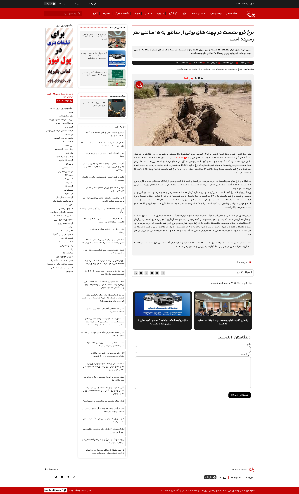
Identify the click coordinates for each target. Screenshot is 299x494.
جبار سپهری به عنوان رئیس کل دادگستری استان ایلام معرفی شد (103, 420)
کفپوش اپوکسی (65, 231)
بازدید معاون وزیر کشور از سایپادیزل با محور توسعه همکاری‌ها (105, 310)
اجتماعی (148, 13)
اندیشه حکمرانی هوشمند (61, 212)
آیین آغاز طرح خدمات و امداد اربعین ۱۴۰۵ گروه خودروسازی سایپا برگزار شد (104, 272)
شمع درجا (69, 127)
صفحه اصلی (231, 13)
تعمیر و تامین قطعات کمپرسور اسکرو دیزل (63, 217)
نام (249, 344)
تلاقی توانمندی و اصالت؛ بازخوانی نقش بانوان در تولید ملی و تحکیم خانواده (103, 199)
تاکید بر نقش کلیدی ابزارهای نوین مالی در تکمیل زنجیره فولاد (103, 179)
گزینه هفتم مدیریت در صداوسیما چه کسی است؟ (103, 401)
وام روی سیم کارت (64, 156)
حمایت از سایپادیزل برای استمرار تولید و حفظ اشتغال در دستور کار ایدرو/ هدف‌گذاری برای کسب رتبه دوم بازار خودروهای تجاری (103, 298)
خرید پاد (69, 164)
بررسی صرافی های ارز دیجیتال (59, 264)
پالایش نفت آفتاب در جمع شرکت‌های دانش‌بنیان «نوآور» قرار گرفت (103, 252)
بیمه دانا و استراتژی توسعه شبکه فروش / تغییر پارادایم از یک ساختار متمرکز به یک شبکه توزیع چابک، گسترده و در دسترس (104, 284)
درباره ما (92, 3)
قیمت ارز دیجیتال (65, 171)
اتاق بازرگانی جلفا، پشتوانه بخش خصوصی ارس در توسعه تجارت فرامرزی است (103, 410)
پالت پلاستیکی (66, 245)
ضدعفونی (68, 190)
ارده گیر (69, 153)
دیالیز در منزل (67, 253)
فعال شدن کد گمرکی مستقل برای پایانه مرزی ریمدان (94, 73)
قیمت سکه (68, 142)
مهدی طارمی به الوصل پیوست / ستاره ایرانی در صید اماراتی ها (104, 379)
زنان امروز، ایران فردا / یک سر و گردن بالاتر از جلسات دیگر (102, 210)
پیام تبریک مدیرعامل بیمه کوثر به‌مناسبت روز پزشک (105, 231)
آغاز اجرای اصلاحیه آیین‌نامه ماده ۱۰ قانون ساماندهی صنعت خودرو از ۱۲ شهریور (107, 355)
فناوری (160, 13)
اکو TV (137, 13)
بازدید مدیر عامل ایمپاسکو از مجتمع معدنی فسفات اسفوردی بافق (102, 334)
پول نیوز (188, 78)
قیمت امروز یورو (65, 223)
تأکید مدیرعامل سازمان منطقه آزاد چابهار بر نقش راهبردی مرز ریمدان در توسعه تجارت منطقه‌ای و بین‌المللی (103, 166)
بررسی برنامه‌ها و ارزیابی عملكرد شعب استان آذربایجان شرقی (105, 189)
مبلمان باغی (67, 179)
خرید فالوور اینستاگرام (63, 201)
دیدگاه (246, 354)
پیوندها (62, 3)
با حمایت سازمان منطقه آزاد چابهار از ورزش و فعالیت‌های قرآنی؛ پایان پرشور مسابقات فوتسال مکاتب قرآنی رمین (103, 366)
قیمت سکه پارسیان (64, 197)
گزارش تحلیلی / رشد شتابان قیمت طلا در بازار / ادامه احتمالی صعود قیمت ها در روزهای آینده (104, 262)
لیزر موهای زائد (66, 116)
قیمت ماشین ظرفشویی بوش (59, 130)
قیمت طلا (69, 134)
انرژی (185, 13)
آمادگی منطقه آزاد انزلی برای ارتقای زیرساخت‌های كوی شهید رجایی (103, 431)
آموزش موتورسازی (64, 256)
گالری (95, 13)
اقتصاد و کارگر (122, 13)
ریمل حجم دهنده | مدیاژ (62, 260)
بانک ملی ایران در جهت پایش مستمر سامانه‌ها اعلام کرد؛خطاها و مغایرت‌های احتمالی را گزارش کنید (102, 241)
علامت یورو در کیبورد (63, 138)
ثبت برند (69, 182)
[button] (163, 273)
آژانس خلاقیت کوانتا (54, 490)
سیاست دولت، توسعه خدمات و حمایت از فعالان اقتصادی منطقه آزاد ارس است (104, 220)
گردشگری (173, 13)
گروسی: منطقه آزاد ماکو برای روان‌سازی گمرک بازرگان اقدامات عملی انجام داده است (105, 452)
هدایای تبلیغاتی (66, 208)
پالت (71, 249)
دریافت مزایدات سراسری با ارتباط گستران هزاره (61, 121)
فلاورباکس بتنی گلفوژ (63, 234)
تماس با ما (77, 3)
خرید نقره (69, 145)
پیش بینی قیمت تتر (64, 149)
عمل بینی (68, 205)
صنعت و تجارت (198, 13)
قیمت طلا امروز (66, 238)
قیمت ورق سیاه (66, 242)
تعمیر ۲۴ (69, 175)
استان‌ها (107, 13)
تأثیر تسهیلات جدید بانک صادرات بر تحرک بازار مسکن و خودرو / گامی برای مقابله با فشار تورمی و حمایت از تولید (102, 390)
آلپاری (70, 227)
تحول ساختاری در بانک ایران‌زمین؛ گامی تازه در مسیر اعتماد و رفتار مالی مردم (104, 344)
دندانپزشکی (67, 168)
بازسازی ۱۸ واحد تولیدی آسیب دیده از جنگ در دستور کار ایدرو (94, 37)
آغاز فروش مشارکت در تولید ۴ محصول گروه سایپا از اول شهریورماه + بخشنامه (94, 56)
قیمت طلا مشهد (66, 160)
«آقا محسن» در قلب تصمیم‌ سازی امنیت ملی (95, 104)
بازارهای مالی (216, 13)
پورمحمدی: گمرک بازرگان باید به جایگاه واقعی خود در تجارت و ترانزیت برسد (102, 441)
